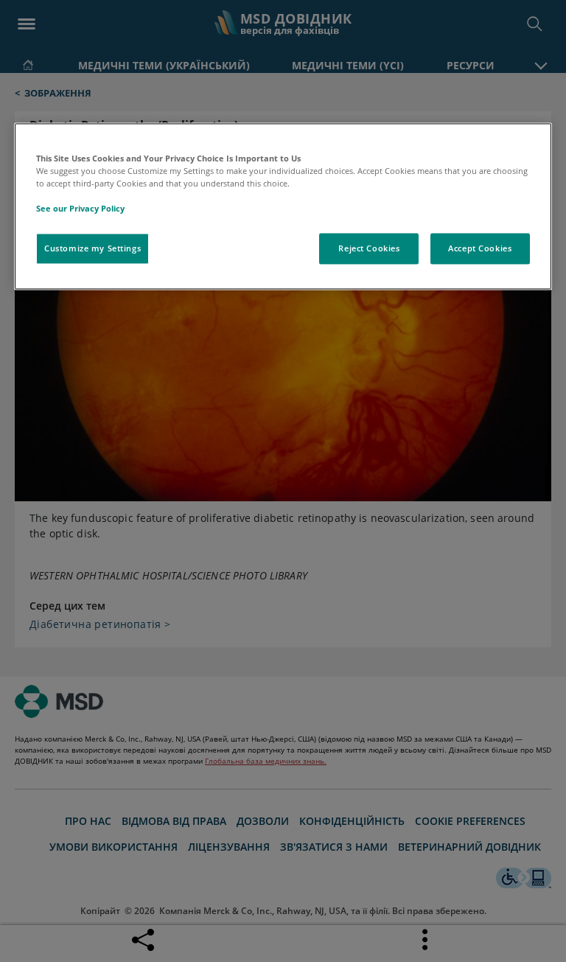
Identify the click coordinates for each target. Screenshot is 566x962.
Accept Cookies (479, 248)
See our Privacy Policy (80, 208)
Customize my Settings (92, 248)
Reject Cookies (368, 248)
